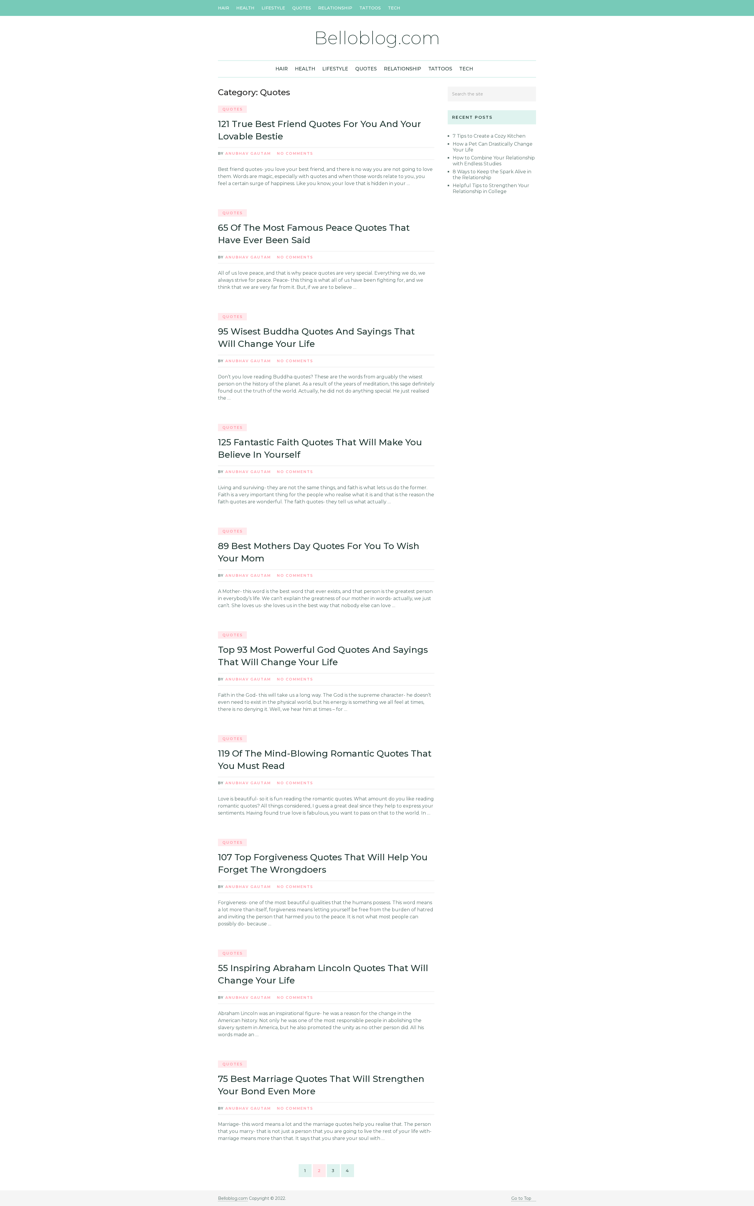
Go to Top (521, 1198)
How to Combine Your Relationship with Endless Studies (494, 161)
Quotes (301, 8)
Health (245, 8)
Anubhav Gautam (248, 153)
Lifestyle (273, 8)
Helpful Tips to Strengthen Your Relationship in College (491, 188)
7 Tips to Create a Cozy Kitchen (489, 136)
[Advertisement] (492, 305)
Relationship (335, 8)
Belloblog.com (377, 38)
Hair (223, 8)
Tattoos (370, 8)
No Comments (295, 153)
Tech (394, 8)
